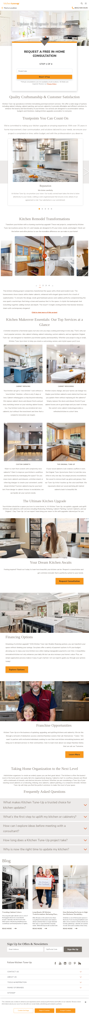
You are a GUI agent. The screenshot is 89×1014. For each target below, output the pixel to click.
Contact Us (13, 972)
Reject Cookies (44, 1011)
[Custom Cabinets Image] (23, 442)
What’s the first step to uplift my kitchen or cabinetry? (39, 817)
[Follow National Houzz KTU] (79, 963)
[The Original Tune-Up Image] (66, 442)
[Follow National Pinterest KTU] (75, 963)
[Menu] (86, 3)
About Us (12, 977)
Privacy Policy (51, 84)
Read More (10, 928)
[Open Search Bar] (82, 3)
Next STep (44, 77)
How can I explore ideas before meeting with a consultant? (34, 828)
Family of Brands (15, 987)
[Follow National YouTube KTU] (60, 963)
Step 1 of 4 (46, 64)
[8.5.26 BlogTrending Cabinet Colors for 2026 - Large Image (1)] (15, 887)
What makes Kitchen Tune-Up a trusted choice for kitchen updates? (37, 805)
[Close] (85, 1002)
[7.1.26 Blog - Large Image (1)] (76, 887)
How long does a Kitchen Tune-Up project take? (35, 840)
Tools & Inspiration (16, 982)
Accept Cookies (65, 1011)
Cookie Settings (23, 1011)
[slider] (44, 28)
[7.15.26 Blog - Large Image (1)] (46, 887)
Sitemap (11, 993)
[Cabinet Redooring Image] (66, 364)
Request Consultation (69, 581)
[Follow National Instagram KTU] (70, 963)
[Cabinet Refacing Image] (23, 364)
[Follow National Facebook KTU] (55, 963)
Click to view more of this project (44, 312)
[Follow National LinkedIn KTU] (65, 963)
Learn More (74, 754)
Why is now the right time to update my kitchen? (36, 849)
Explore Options (17, 669)
